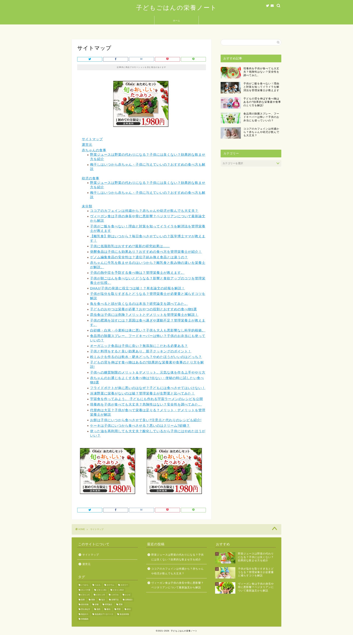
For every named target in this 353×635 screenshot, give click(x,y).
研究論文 (108, 604)
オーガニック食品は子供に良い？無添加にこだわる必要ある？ (139, 346)
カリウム (110, 585)
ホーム (176, 20)
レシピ (128, 595)
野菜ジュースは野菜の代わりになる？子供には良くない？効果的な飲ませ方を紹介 (177, 557)
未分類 (87, 206)
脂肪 (98, 609)
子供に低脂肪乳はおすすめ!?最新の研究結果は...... (130, 246)
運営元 (87, 145)
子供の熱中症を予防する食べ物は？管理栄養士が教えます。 (137, 272)
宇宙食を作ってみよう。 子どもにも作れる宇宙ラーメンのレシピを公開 (146, 399)
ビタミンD (100, 595)
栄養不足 (115, 600)
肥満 (120, 604)
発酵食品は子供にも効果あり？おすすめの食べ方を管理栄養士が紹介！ (146, 252)
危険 (93, 600)
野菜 (119, 609)
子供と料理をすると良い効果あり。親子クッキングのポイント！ (140, 351)
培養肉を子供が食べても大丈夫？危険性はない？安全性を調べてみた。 (146, 404)
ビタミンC (85, 595)
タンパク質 (85, 590)
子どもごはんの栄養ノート (176, 7)
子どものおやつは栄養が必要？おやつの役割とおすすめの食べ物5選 (143, 309)
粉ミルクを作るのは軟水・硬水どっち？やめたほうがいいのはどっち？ (146, 357)
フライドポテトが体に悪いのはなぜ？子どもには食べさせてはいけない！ (147, 388)
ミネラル (115, 595)
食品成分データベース (104, 614)
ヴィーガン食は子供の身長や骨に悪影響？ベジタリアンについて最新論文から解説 (177, 585)
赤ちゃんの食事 (94, 150)
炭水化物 (84, 604)
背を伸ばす (85, 609)
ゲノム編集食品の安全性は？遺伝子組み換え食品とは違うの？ (139, 257)
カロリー (124, 585)
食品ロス (84, 614)
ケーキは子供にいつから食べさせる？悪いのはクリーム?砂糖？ (140, 425)
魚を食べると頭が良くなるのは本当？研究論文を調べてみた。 (139, 304)
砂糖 (97, 604)
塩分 (103, 600)
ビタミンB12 (118, 590)
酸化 (108, 609)
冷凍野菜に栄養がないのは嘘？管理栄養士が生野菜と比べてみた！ (142, 393)
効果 (83, 600)
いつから (84, 585)
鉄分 (129, 609)
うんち (97, 585)
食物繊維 (84, 619)
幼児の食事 (90, 178)
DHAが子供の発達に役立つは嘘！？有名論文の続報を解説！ (137, 288)
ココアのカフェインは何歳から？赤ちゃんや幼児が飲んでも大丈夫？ (144, 211)
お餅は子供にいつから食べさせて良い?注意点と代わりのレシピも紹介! (146, 420)
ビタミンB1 (101, 590)
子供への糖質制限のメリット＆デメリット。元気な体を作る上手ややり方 (147, 372)
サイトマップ (92, 139)
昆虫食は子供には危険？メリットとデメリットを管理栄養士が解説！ (144, 315)
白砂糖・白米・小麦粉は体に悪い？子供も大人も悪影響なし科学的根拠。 (147, 330)
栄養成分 (129, 600)
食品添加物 (124, 614)
